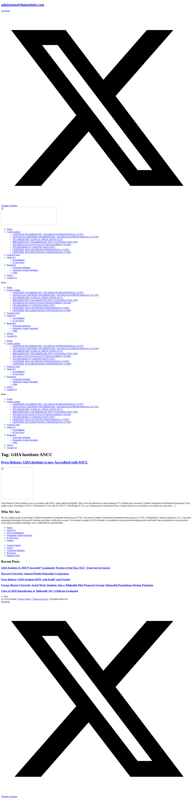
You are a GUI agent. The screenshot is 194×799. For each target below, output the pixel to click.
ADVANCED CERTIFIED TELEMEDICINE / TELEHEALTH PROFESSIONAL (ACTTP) (55, 237)
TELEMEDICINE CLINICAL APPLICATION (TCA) (37, 239)
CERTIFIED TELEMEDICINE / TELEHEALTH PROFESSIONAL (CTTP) (47, 234)
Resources (11, 265)
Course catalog (13, 232)
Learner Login (13, 255)
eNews (10, 275)
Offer (14, 272)
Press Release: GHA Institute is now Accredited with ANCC (44, 462)
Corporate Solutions (21, 267)
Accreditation (18, 260)
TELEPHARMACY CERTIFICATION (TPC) (33, 247)
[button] (97, 282)
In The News (18, 262)
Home (9, 229)
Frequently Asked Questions (25, 270)
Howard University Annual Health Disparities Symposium (35, 573)
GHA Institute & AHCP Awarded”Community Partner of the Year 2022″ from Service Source (55, 567)
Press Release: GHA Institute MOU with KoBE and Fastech (35, 579)
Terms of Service (40, 599)
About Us (11, 257)
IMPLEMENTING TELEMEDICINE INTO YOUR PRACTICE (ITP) (45, 242)
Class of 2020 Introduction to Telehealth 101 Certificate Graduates (39, 590)
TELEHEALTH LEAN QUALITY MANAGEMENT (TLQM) (41, 244)
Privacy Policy (24, 599)
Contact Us (12, 278)
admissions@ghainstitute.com (22, 5)
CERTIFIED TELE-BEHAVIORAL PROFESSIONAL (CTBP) (41, 252)
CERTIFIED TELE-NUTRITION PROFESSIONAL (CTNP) (40, 249)
